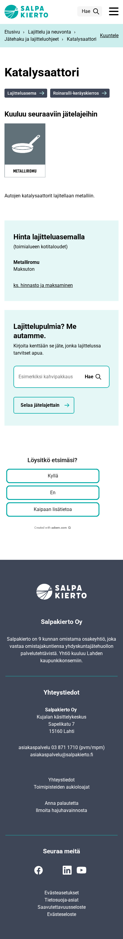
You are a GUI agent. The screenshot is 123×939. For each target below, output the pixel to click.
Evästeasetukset (61, 893)
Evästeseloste (61, 914)
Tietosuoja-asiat (61, 900)
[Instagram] (53, 870)
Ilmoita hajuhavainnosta (61, 810)
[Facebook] (38, 870)
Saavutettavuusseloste (62, 907)
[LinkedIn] (67, 870)
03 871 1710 (64, 747)
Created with (50, 527)
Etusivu (12, 32)
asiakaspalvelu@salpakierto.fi (61, 754)
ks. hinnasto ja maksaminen (43, 285)
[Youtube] (81, 870)
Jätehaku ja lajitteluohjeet (31, 39)
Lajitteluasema (21, 93)
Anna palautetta (62, 803)
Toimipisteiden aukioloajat (62, 787)
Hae (86, 11)
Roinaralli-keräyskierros (76, 93)
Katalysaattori (81, 39)
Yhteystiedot (61, 780)
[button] (114, 11)
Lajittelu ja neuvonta (49, 32)
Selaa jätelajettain (40, 405)
